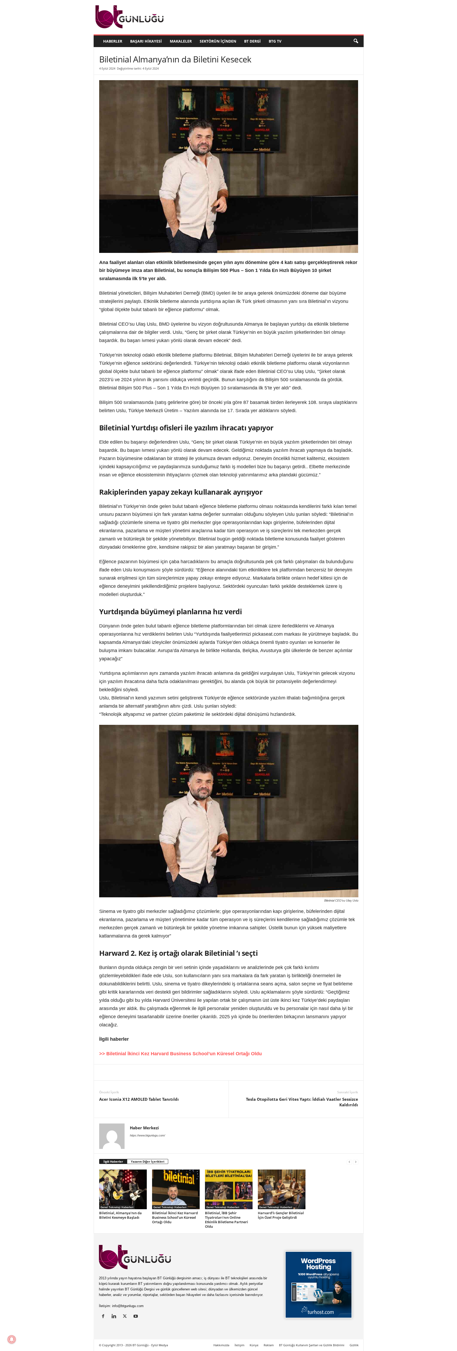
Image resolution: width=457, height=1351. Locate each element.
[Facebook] (129, 1072)
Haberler (112, 41)
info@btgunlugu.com (128, 1306)
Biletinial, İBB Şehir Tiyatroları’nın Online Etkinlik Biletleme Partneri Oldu (226, 1220)
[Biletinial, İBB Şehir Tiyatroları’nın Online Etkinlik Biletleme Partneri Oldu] (229, 1189)
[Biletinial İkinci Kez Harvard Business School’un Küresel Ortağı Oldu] (176, 1189)
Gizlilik (354, 1345)
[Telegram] (177, 1072)
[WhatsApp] (165, 1072)
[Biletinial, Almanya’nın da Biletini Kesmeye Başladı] (123, 1189)
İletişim (239, 1345)
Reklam (269, 1345)
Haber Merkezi (144, 1127)
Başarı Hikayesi (146, 41)
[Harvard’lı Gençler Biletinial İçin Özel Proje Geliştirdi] (281, 1189)
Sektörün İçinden (218, 41)
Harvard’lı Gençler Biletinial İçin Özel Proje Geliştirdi (281, 1215)
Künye (254, 1345)
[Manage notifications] (11, 1339)
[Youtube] (136, 1317)
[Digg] (153, 1072)
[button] (356, 41)
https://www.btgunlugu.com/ (147, 1135)
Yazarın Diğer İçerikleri (147, 1161)
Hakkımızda (221, 1345)
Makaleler (181, 41)
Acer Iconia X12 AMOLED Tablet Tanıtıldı (139, 1099)
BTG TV (275, 41)
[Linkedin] (104, 1072)
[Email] (189, 1072)
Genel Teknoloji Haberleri (117, 1207)
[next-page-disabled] (355, 1162)
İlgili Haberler (113, 1161)
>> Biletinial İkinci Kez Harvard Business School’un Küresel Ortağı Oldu (180, 1053)
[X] (116, 1072)
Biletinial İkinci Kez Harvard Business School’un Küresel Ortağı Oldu (175, 1217)
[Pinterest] (141, 1072)
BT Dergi (252, 41)
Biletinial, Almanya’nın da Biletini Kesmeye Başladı (120, 1215)
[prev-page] (349, 1162)
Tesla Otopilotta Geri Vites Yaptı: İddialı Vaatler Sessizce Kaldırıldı (302, 1102)
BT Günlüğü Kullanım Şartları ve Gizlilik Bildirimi (311, 1345)
